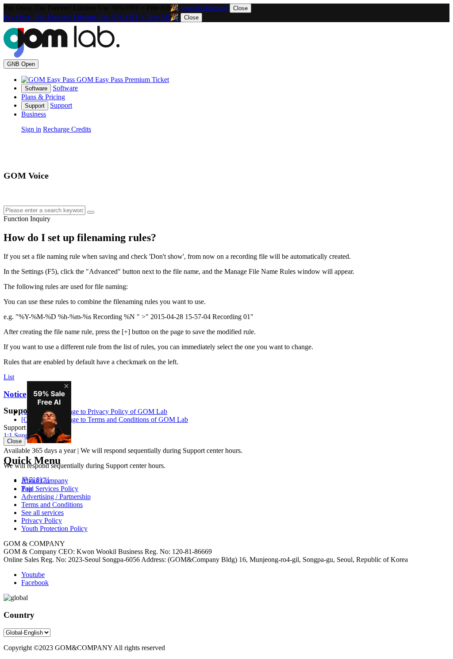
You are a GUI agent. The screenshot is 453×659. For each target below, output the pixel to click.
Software (65, 88)
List (9, 377)
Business (33, 114)
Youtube (33, 574)
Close (240, 8)
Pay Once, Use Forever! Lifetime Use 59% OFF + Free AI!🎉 (91, 17)
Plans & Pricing (43, 97)
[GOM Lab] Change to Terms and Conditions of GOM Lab (104, 411)
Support (61, 105)
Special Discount (204, 8)
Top (26, 488)
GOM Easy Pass (123, 79)
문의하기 (35, 480)
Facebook (35, 582)
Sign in (31, 129)
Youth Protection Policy (54, 528)
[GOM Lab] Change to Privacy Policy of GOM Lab (94, 419)
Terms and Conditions (52, 504)
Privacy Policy (41, 520)
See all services (42, 512)
